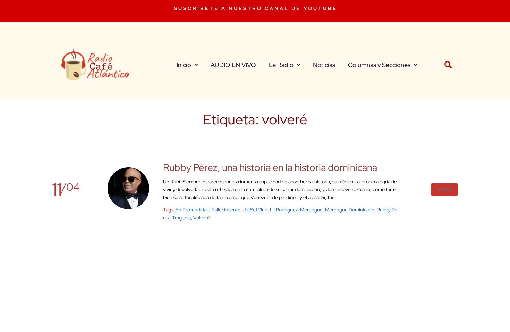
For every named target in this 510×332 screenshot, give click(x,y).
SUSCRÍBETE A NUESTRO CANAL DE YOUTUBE (255, 8)
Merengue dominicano (349, 210)
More (444, 189)
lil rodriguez (284, 210)
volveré (201, 218)
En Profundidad (192, 210)
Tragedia (181, 218)
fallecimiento (226, 210)
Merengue (311, 210)
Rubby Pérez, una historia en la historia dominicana (270, 167)
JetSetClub (255, 210)
